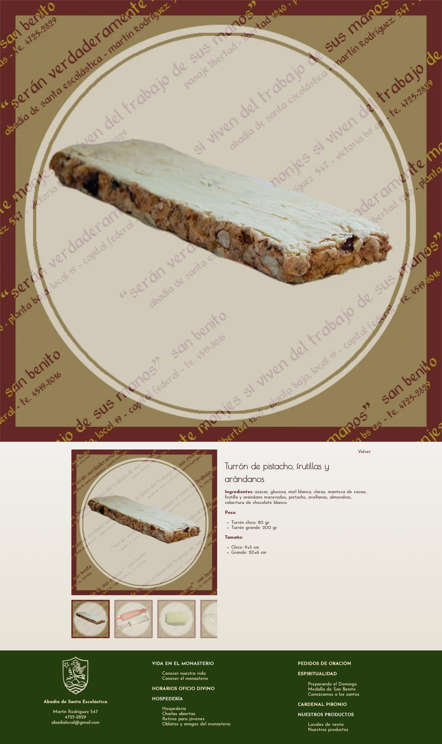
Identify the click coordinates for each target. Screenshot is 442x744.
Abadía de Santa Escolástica (75, 702)
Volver (364, 452)
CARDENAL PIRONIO (322, 705)
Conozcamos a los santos (333, 694)
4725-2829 (75, 717)
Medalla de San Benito (332, 689)
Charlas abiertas (178, 714)
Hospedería (174, 709)
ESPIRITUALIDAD (317, 674)
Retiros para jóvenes (183, 719)
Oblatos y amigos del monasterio (196, 724)
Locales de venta (326, 725)
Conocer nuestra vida (184, 673)
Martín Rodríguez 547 (75, 712)
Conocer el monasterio (185, 679)
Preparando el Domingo (332, 684)
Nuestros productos (328, 730)
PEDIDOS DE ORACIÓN (324, 664)
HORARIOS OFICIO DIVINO (183, 689)
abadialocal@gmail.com (75, 722)
